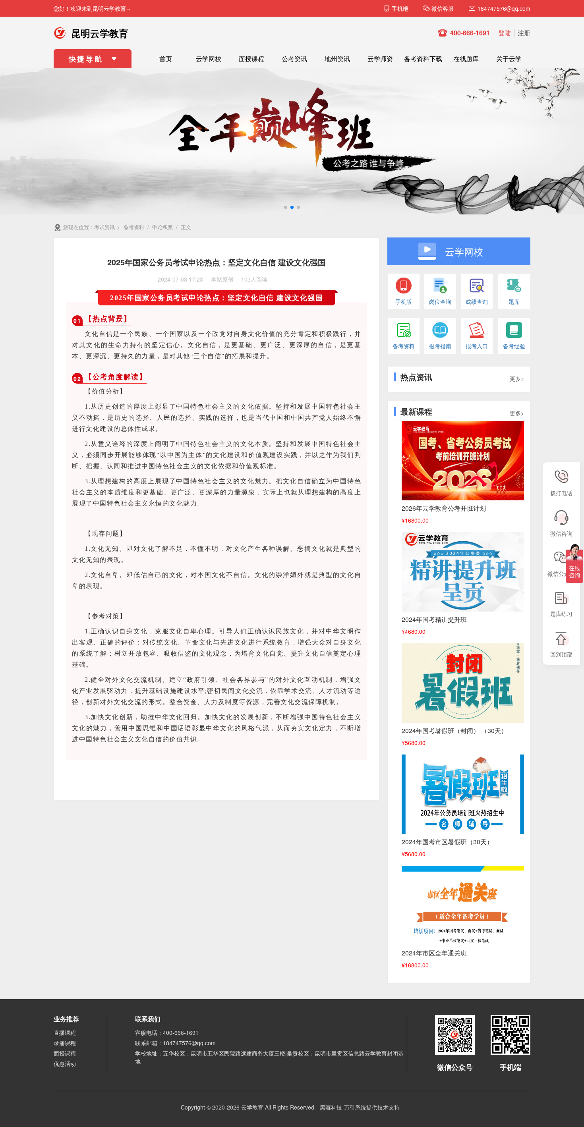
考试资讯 (104, 227)
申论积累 (162, 227)
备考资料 (134, 227)
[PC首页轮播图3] (292, 140)
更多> (517, 378)
